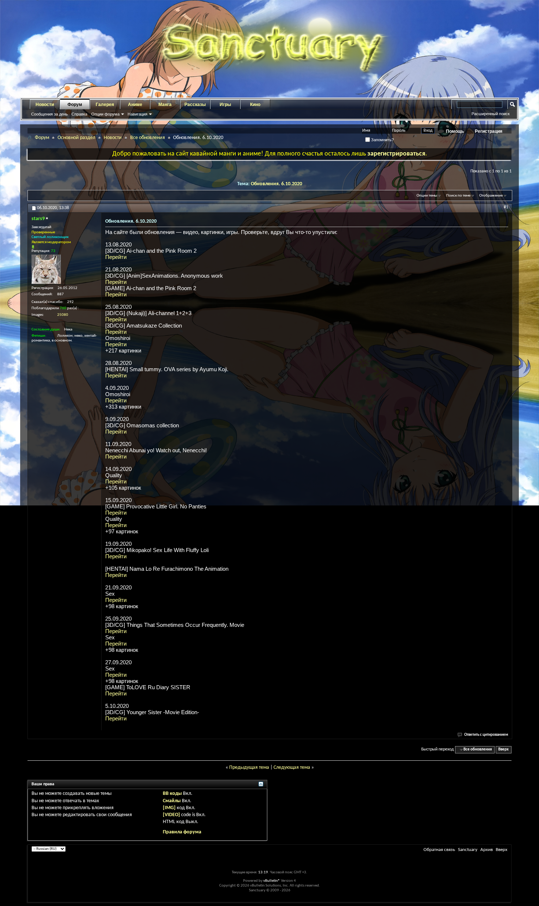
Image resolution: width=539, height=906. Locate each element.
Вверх (503, 750)
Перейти (115, 257)
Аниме (135, 104)
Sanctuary (467, 849)
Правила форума (182, 832)
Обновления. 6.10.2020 (276, 184)
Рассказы (195, 104)
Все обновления (147, 137)
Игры (225, 104)
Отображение (491, 196)
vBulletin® (271, 881)
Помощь (455, 131)
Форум (74, 104)
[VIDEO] (171, 815)
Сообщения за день (49, 114)
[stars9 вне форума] (46, 269)
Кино (255, 104)
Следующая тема (292, 767)
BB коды (172, 793)
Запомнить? (382, 140)
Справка (79, 114)
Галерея (105, 104)
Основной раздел (76, 137)
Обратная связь (439, 849)
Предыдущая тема (249, 767)
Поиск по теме (458, 196)
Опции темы (427, 196)
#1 (506, 207)
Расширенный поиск (491, 114)
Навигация (137, 114)
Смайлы (172, 801)
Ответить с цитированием (486, 735)
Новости (45, 104)
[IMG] (169, 808)
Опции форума (105, 114)
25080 (62, 315)
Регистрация (488, 131)
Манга (165, 104)
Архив (486, 849)
